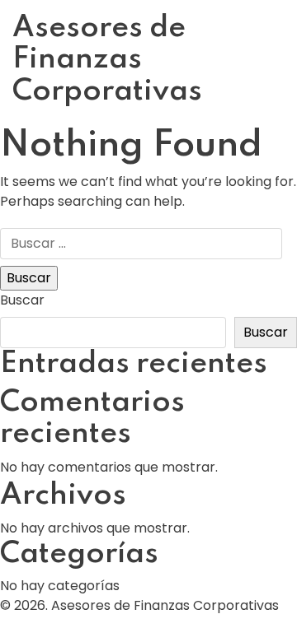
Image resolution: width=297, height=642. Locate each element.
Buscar (22, 300)
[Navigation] (280, 63)
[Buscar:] (141, 243)
